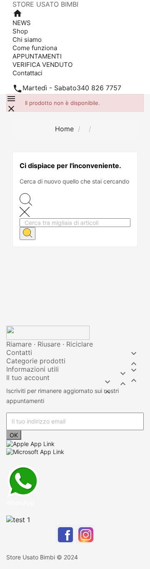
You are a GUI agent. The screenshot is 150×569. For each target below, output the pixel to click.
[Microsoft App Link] (35, 450)
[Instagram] (85, 534)
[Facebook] (64, 534)
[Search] (27, 233)
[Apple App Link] (30, 443)
